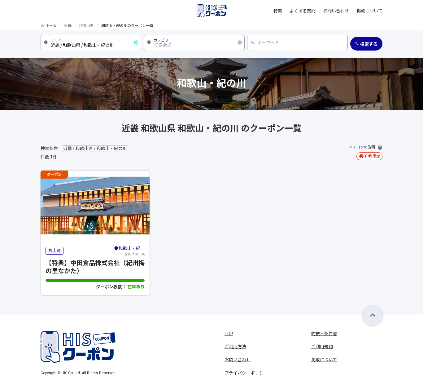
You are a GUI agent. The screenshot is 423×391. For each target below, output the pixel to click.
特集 (277, 10)
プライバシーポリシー (246, 373)
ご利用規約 (322, 346)
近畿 (68, 26)
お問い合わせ (336, 10)
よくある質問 (303, 10)
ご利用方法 (235, 346)
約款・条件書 (324, 333)
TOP (229, 333)
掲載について (369, 10)
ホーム (51, 26)
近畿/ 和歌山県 (132, 251)
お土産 (54, 250)
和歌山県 (86, 26)
